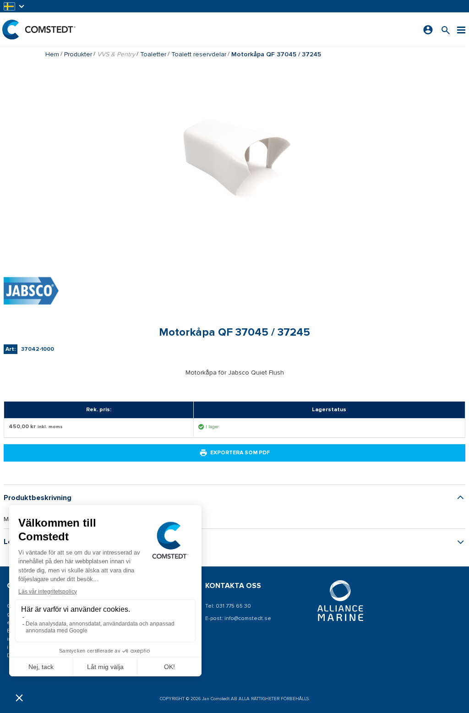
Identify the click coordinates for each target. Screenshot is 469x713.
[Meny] (461, 29)
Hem (52, 54)
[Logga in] (428, 29)
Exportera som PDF (240, 452)
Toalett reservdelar (198, 54)
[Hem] (39, 29)
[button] (15, 6)
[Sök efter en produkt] (445, 29)
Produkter (78, 54)
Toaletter (153, 54)
